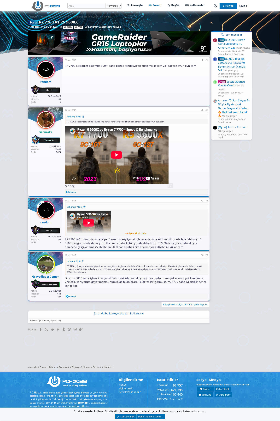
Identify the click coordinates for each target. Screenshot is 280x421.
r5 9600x (68, 27)
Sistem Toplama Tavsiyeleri (231, 53)
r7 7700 (78, 27)
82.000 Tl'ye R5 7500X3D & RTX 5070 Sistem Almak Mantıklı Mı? (232, 64)
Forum (157, 5)
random (35, 26)
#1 (206, 60)
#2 (206, 110)
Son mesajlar (234, 34)
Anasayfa (137, 5)
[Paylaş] (202, 60)
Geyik (220, 137)
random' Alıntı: (74, 116)
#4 (206, 254)
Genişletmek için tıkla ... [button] (136, 233)
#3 (206, 200)
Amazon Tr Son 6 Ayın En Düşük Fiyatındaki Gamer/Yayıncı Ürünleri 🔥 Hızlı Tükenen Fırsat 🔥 (234, 108)
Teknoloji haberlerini (65, 399)
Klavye (221, 95)
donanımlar (53, 402)
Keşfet (175, 5)
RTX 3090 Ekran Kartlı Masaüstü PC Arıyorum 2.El (231, 44)
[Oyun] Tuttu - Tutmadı (232, 127)
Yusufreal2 (176, 399)
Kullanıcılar (197, 5)
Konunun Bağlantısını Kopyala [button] (104, 26)
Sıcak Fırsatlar (224, 122)
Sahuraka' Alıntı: (74, 206)
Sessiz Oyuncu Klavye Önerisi (231, 83)
